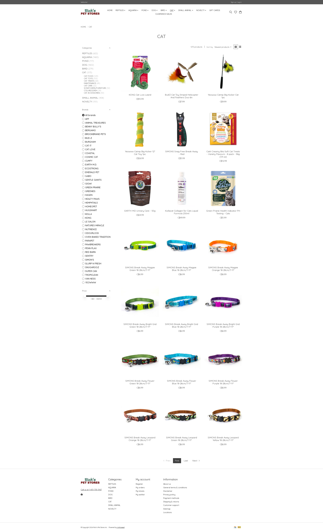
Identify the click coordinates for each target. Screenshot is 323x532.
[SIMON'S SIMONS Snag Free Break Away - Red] (182, 129)
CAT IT (88, 145)
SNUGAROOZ (92, 267)
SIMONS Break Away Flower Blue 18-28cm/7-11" (181, 382)
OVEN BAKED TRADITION (98, 236)
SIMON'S (89, 259)
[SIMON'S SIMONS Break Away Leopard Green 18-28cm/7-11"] (182, 415)
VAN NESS (90, 278)
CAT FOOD (88, 76)
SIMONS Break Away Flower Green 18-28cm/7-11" (139, 382)
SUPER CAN (91, 271)
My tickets (140, 491)
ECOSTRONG (92, 168)
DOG (84, 64)
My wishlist (140, 494)
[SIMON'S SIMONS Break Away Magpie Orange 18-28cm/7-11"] (223, 245)
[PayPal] (239, 527)
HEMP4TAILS (91, 202)
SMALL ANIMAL (90, 97)
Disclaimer (167, 491)
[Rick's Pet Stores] (90, 12)
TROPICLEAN (91, 274)
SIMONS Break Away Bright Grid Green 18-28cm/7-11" (140, 325)
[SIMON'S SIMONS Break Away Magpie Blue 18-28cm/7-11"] (182, 245)
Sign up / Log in (236, 2)
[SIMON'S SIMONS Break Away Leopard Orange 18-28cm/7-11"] (140, 415)
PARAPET (89, 240)
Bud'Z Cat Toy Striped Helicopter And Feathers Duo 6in (181, 96)
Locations (167, 512)
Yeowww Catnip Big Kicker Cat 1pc (223, 96)
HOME (110, 10)
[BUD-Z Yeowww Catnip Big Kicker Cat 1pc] (223, 72)
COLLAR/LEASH (90, 90)
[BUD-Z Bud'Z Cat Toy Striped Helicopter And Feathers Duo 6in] (182, 72)
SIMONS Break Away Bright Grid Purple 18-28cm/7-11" (223, 325)
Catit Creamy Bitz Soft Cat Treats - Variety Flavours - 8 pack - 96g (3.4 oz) (223, 154)
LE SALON (90, 221)
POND (85, 60)
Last (186, 460)
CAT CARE (88, 85)
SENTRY (89, 255)
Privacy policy (169, 494)
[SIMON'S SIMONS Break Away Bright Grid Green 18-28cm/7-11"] (140, 302)
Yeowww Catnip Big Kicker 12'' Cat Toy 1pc (140, 152)
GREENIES (90, 191)
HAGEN (88, 195)
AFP (87, 119)
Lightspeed (121, 527)
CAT (84, 72)
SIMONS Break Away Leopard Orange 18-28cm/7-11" (140, 438)
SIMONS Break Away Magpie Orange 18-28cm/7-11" (223, 268)
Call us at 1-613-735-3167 (91, 489)
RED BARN (90, 252)
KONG (88, 217)
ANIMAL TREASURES (95, 122)
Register (139, 484)
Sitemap (166, 509)
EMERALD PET (92, 172)
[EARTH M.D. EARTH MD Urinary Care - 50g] (140, 188)
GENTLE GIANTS (93, 179)
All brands (90, 115)
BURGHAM (90, 141)
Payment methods (171, 498)
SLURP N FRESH (93, 263)
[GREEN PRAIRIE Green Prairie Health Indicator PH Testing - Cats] (223, 188)
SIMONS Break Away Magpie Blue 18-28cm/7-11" (181, 268)
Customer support (171, 505)
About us (167, 484)
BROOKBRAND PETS (95, 134)
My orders (140, 487)
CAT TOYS (88, 78)
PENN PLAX (91, 248)
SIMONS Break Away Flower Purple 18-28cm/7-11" (223, 382)
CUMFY (88, 160)
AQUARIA (87, 57)
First (177, 460)
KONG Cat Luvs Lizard (140, 94)
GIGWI (88, 183)
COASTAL (90, 153)
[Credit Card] (235, 527)
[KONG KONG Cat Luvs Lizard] (140, 72)
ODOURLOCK (92, 233)
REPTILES (87, 53)
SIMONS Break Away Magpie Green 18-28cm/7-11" (140, 268)
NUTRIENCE (91, 229)
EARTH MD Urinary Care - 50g (139, 210)
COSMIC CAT (91, 157)
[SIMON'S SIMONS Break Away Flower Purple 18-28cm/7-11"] (223, 358)
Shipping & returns (171, 501)
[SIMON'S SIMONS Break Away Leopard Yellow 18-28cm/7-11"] (223, 415)
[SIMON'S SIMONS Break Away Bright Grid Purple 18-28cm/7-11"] (223, 302)
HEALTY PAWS (92, 198)
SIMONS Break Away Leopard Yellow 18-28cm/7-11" (223, 438)
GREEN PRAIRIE (93, 187)
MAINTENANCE (90, 83)
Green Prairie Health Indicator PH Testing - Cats (223, 212)
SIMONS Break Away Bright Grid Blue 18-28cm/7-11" (181, 325)
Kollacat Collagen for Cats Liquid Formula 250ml (181, 212)
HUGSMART (91, 210)
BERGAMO (90, 130)
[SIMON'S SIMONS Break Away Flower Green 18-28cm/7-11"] (140, 358)
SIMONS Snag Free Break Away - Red (181, 152)
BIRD (84, 68)
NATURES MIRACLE (94, 225)
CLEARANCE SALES (163, 14)
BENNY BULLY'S (93, 126)
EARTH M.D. (91, 164)
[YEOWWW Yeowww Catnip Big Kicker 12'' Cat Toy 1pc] (140, 129)
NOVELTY (87, 101)
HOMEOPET (91, 206)
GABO (88, 176)
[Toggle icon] (231, 12)
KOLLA (88, 214)
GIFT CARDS (214, 10)
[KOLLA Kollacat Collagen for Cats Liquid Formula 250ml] (182, 188)
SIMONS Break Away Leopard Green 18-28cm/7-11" (181, 438)
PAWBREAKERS (93, 244)
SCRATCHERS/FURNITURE (95, 88)
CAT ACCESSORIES (92, 93)
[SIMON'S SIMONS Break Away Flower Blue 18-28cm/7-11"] (182, 358)
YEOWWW (90, 282)
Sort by (210, 47)
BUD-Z (88, 138)
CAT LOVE (90, 149)
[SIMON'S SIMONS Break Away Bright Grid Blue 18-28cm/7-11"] (182, 302)
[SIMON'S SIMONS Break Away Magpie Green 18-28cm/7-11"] (140, 245)
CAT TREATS (89, 81)
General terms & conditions (175, 487)
